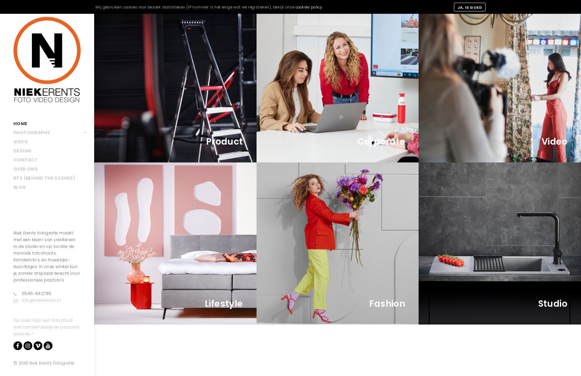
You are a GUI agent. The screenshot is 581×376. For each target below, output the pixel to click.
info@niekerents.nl (41, 300)
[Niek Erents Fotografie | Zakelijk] (47, 59)
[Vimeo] (38, 345)
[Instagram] (28, 345)
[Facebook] (17, 345)
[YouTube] (48, 345)
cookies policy (309, 7)
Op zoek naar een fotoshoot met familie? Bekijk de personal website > (46, 327)
